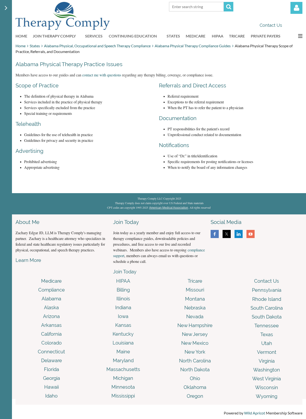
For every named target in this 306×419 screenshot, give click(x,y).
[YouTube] (250, 234)
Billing (123, 290)
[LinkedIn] (239, 234)
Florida (51, 369)
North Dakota (195, 369)
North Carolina (195, 361)
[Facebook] (215, 234)
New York (195, 352)
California (51, 334)
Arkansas (51, 325)
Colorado (51, 343)
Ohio (195, 378)
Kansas (123, 325)
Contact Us (271, 25)
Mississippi (123, 396)
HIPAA (123, 281)
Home (21, 45)
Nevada (194, 316)
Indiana (123, 307)
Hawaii (51, 387)
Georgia (51, 378)
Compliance (51, 290)
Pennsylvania (266, 290)
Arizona (51, 316)
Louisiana (123, 343)
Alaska (51, 307)
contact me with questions (101, 74)
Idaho (51, 396)
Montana (195, 299)
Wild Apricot (254, 413)
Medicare (51, 281)
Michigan (123, 378)
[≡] (295, 36)
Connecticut (51, 352)
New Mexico (194, 343)
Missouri (195, 290)
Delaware (51, 360)
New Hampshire (195, 325)
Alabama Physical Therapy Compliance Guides (193, 45)
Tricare (195, 281)
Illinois (123, 299)
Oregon (195, 396)
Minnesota (123, 387)
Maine (123, 352)
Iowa (123, 316)
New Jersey (195, 334)
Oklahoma (195, 387)
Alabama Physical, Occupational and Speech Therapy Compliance (97, 45)
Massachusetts (123, 369)
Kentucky (123, 334)
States (35, 45)
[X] (227, 234)
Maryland (123, 360)
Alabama (51, 299)
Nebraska (195, 308)
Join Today (125, 272)
